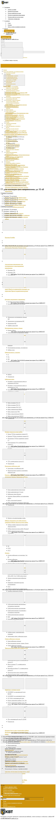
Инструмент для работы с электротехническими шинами (19, 151)
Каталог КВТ (28, 74)
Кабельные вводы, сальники (12, 147)
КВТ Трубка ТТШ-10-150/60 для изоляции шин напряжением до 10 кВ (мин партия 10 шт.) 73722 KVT (28, 417)
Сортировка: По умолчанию (7, 193)
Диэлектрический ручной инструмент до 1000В (17, 110)
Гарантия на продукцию (13, 11)
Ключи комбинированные (14, 743)
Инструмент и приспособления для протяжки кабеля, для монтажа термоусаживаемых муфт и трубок (28, 233)
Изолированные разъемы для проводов (17, 348)
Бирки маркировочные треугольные (16, 490)
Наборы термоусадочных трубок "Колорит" (18, 529)
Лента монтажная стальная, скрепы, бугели (18, 643)
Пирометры (15, 248)
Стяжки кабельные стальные (14, 645)
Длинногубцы (20, 730)
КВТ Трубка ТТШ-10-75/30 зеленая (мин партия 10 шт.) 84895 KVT (28, 733)
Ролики (7, 122)
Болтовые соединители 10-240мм (16, 302)
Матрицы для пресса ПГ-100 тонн (16, 137)
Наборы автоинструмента (21, 755)
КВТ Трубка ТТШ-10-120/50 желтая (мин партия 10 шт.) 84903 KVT (28, 331)
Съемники (8, 74)
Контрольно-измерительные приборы (12, 107)
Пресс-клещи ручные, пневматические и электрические (19, 261)
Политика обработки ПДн (9, 806)
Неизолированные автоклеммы (13, 171)
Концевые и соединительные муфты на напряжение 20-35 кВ (17, 382)
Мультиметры (8, 248)
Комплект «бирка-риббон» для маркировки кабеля (18, 497)
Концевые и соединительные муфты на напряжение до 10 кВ (17, 390)
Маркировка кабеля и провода (13, 163)
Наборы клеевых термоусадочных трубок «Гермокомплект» (18, 525)
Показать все (11, 505)
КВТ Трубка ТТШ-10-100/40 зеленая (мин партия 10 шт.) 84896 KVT (28, 303)
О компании (7, 21)
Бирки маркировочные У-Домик (15, 492)
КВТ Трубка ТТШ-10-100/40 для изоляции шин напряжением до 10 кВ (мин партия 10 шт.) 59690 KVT (28, 245)
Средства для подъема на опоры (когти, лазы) (17, 772)
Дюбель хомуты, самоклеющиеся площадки (16, 633)
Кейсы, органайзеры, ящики (12, 105)
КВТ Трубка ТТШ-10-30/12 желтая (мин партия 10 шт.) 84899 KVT (28, 532)
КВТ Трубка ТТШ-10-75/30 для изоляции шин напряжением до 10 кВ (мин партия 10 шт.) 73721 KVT (28, 675)
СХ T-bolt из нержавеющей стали (16, 698)
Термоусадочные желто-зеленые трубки (17, 672)
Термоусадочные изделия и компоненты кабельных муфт (18, 471)
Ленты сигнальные (10, 160)
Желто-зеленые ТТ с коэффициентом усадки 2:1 (17, 665)
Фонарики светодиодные (12, 133)
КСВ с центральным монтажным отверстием (18, 503)
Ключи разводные (12, 745)
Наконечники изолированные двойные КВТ (17, 318)
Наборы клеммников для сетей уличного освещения (13, 166)
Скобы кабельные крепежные (12, 177)
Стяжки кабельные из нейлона (13, 178)
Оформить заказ (9, 31)
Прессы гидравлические (11, 116)
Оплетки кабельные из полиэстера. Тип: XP (18, 556)
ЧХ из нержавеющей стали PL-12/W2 (17, 719)
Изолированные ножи (22, 113)
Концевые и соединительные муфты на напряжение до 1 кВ (17, 386)
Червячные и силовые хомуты (12, 183)
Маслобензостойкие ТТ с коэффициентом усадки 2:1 (18, 669)
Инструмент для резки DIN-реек (18, 132)
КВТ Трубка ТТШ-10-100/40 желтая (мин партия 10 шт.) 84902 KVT (28, 274)
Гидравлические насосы (11, 77)
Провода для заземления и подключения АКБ (12, 174)
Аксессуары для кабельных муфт (16, 468)
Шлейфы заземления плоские (15, 591)
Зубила (27, 730)
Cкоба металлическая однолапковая (16, 608)
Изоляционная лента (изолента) (11, 84)
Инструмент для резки (10, 162)
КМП (9, 617)
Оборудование (9, 110)
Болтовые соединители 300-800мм (16, 304)
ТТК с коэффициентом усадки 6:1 (16, 461)
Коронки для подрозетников (12, 159)
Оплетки (8, 172)
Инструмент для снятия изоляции (11, 95)
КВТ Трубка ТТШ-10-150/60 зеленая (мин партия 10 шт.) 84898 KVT (28, 475)
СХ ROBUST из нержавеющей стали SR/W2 (16, 693)
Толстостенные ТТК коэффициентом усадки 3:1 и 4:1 (18, 447)
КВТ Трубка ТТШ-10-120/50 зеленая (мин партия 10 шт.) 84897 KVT (28, 360)
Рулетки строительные (16, 761)
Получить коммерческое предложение (16, 15)
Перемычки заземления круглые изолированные (16, 583)
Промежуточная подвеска (22, 94)
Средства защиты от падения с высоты (13, 126)
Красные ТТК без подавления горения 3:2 (18, 436)
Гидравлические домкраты (12, 75)
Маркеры (13, 477)
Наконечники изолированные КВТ (16, 321)
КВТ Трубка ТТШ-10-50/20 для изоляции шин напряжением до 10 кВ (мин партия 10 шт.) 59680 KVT (28, 589)
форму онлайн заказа (25, 742)
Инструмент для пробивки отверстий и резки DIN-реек (19, 127)
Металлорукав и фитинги (11, 164)
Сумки (14, 790)
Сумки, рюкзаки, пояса (11, 787)
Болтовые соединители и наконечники (11, 136)
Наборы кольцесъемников (14, 752)
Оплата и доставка (12, 9)
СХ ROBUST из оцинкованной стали (16, 696)
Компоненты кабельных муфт (12, 157)
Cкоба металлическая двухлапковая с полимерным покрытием (17, 605)
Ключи (6, 734)
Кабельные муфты (10, 148)
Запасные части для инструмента (10, 81)
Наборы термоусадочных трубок (19, 522)
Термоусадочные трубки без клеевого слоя (16, 648)
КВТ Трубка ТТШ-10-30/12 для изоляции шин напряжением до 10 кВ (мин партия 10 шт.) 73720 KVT (28, 503)
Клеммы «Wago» (12, 330)
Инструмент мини (9, 732)
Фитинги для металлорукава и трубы (16, 518)
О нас (9, 23)
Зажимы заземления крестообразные (17, 578)
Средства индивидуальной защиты (12, 129)
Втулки (7, 138)
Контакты (10, 25)
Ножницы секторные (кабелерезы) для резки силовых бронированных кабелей (16, 187)
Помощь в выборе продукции (14, 13)
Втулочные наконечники (11, 140)
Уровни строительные (10, 765)
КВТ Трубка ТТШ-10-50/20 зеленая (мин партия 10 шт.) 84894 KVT (28, 647)
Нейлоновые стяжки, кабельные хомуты (17, 636)
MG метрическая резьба (14, 361)
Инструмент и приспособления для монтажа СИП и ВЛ (13, 98)
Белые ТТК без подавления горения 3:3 (17, 434)
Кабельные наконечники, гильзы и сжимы (11, 153)
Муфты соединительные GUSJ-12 (15, 416)
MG (8, 359)
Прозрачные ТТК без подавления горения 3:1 (18, 439)
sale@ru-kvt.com (9, 34)
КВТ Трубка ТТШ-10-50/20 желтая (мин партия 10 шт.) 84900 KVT (28, 618)
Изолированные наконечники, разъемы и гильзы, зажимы (13, 144)
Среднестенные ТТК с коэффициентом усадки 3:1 (17, 443)
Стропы (23, 773)
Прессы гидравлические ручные (19, 291)
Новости (6, 28)
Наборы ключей (12, 747)
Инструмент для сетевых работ (13, 194)
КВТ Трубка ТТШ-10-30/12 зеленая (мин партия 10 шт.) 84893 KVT (28, 561)
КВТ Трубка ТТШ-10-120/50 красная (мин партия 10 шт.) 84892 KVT (28, 389)
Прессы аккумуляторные (11, 115)
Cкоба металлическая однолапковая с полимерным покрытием (17, 611)
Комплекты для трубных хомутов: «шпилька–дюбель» (16, 620)
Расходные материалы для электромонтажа (16, 296)
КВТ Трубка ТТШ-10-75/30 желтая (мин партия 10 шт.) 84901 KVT (28, 704)
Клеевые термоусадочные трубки (12, 155)
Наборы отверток (12, 759)
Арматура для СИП (10, 73)
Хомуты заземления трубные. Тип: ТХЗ (17, 700)
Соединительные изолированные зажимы (18, 332)
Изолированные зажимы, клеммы (12, 142)
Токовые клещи (22, 248)
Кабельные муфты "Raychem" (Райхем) (12, 150)
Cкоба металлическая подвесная (16, 615)
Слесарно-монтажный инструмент (11, 124)
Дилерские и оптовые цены (14, 19)
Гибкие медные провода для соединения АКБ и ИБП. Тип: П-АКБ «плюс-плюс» (18, 575)
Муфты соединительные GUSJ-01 (15, 414)
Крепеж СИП (24, 93)
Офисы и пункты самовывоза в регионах (16, 27)
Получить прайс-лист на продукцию (15, 17)
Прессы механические (11, 118)
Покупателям (7, 7)
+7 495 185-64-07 (11, 33)
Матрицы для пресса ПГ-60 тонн (16, 139)
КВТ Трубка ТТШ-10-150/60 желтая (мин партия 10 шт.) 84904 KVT (28, 446)
